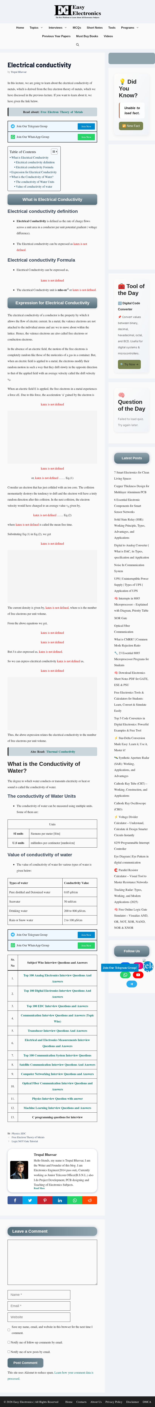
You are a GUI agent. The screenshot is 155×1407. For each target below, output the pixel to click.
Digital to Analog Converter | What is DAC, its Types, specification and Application (131, 551)
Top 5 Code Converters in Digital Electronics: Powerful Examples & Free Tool (131, 724)
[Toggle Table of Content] (52, 151)
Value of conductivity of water (34, 186)
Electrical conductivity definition (35, 162)
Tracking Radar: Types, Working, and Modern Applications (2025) (128, 896)
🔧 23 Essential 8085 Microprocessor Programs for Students (131, 659)
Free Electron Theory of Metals (28, 1137)
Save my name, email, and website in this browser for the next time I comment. (52, 1330)
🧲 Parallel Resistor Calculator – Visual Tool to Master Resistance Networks (131, 876)
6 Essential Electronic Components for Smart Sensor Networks (127, 506)
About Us (96, 1402)
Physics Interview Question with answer (57, 1098)
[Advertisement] (52, 437)
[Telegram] (131, 984)
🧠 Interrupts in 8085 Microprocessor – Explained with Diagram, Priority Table (131, 604)
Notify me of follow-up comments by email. (37, 1342)
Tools (111, 27)
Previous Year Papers (56, 36)
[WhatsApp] (125, 974)
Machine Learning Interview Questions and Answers (57, 1108)
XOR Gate (120, 618)
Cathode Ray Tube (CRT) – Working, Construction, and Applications (130, 789)
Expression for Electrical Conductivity (34, 172)
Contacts (81, 1402)
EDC (23, 1133)
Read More (39, 1188)
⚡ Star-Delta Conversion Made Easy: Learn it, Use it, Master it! (131, 744)
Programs (127, 27)
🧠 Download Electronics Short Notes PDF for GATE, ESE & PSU (131, 679)
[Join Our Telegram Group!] (148, 966)
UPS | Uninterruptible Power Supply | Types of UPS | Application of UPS (131, 584)
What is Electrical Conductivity (30, 157)
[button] (77, 44)
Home (20, 27)
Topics (34, 27)
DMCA (147, 1402)
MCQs (77, 27)
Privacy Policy (113, 1402)
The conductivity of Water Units (35, 182)
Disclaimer (132, 1402)
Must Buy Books (87, 36)
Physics (16, 1133)
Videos (108, 36)
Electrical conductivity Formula (34, 167)
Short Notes (95, 27)
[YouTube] (138, 974)
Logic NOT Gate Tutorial (25, 1141)
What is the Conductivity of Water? (32, 177)
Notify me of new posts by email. (30, 1352)
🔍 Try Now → (129, 364)
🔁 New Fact (131, 125)
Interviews (55, 27)
